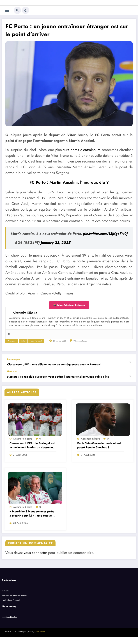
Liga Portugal (36, 341)
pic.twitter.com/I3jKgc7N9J (105, 233)
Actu (23, 341)
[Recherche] (17, 10)
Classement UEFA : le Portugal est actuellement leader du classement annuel (32, 445)
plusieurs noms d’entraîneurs (77, 149)
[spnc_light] (25, 10)
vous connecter (35, 552)
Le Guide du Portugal (11, 600)
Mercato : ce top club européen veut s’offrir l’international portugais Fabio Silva (58, 377)
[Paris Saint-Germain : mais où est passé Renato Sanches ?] (103, 419)
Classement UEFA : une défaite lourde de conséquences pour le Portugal (53, 364)
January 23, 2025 (56, 242)
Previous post (13, 359)
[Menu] (7, 10)
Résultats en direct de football (14, 595)
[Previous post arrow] (130, 362)
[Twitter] (9, 334)
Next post (12, 371)
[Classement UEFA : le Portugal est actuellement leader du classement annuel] (35, 419)
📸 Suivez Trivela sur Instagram (69, 305)
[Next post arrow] (130, 376)
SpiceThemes (39, 631)
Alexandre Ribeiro (22, 438)
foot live (5, 590)
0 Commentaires (80, 341)
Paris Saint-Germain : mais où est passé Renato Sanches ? (99, 445)
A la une (11, 341)
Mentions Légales (9, 616)
